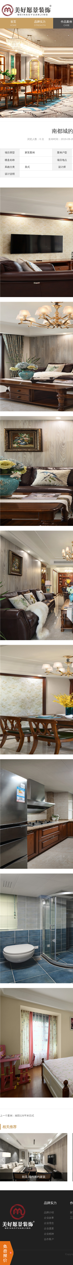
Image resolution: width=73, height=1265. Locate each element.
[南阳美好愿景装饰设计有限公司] (26, 8)
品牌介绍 (49, 1212)
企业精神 (49, 1233)
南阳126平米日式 (24, 1115)
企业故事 (49, 1217)
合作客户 (49, 1239)
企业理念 (49, 1223)
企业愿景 (49, 1228)
